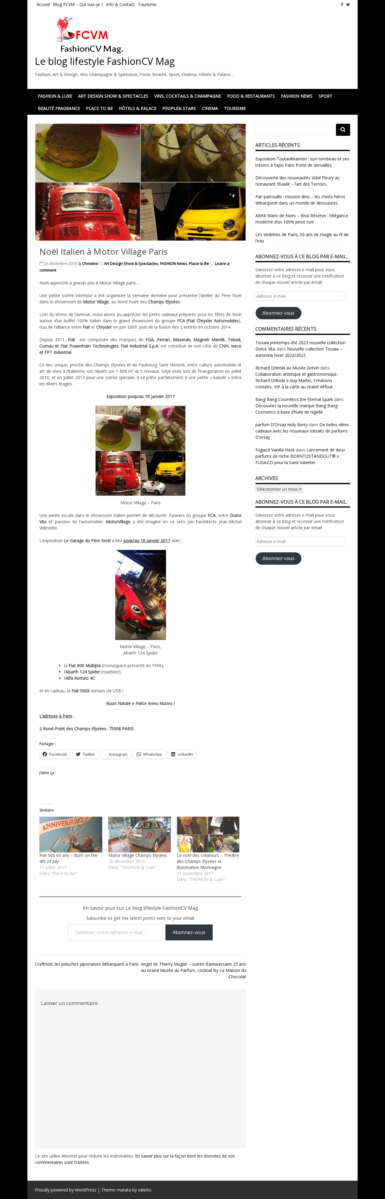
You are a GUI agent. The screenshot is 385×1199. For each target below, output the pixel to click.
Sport (325, 96)
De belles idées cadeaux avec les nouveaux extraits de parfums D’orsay (302, 431)
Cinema (210, 108)
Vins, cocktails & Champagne (187, 96)
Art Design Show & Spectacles (113, 96)
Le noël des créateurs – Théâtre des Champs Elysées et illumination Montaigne (208, 861)
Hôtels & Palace (137, 108)
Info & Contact (120, 4)
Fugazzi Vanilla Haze (275, 450)
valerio (144, 1190)
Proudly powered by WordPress (65, 1190)
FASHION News (297, 96)
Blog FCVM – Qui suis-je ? (78, 4)
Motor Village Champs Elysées (137, 855)
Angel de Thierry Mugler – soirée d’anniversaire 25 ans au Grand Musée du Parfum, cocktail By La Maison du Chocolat (193, 970)
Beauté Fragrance (59, 108)
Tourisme (147, 4)
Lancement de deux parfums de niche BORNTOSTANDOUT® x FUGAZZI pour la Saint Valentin (300, 456)
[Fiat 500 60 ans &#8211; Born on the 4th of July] (70, 834)
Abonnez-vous (189, 932)
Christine (90, 263)
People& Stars (179, 108)
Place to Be (99, 108)
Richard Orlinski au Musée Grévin (287, 368)
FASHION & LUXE (55, 96)
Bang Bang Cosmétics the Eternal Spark (294, 399)
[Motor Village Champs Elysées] (139, 834)
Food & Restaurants (251, 96)
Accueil (43, 4)
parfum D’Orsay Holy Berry (281, 424)
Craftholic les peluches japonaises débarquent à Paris (87, 964)
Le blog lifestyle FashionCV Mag (105, 61)
